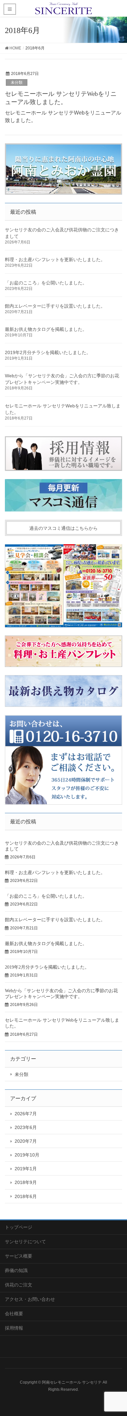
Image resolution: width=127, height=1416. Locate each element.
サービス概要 (18, 1256)
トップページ (18, 1227)
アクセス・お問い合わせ (30, 1299)
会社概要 (14, 1313)
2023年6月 (26, 1127)
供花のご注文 (18, 1284)
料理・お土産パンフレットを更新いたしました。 (55, 259)
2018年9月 (26, 1182)
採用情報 (14, 1328)
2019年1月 (26, 1168)
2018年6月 (26, 1196)
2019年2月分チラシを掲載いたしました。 (48, 352)
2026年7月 (26, 1113)
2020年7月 (26, 1141)
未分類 (16, 82)
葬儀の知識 (16, 1270)
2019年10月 (27, 1154)
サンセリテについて (25, 1241)
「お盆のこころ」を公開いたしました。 (46, 282)
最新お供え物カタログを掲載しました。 (46, 329)
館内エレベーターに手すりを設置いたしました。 (55, 306)
